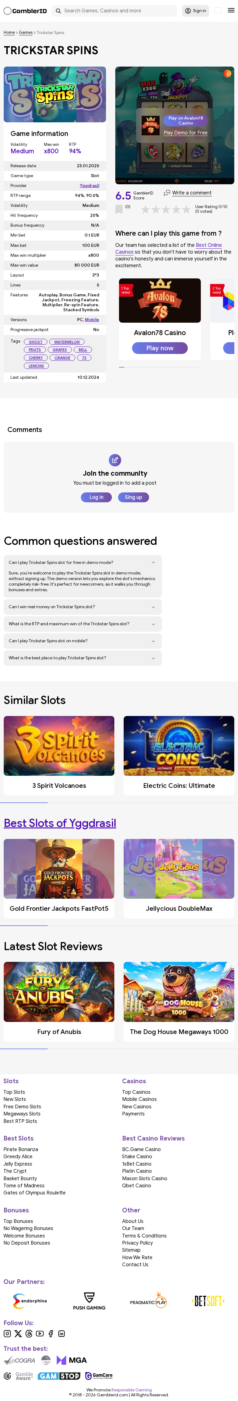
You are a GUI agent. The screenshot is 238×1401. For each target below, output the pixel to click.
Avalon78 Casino (160, 333)
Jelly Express (17, 1164)
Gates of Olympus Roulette (34, 1193)
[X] (18, 1336)
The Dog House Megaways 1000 (179, 1032)
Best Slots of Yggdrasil (60, 823)
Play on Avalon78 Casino (186, 120)
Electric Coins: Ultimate (179, 786)
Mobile (92, 319)
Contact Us (135, 1265)
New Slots (14, 1099)
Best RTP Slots (20, 1121)
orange (62, 357)
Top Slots (14, 1092)
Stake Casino (137, 1157)
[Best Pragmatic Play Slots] (148, 1301)
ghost (35, 341)
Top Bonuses (18, 1221)
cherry (36, 357)
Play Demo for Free (186, 133)
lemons (36, 365)
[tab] (121, 367)
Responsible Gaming (132, 1390)
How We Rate (137, 1258)
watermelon (67, 341)
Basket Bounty (20, 1179)
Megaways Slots (22, 1114)
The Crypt (15, 1171)
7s (84, 357)
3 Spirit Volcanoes (59, 786)
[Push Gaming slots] (89, 1301)
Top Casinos (136, 1092)
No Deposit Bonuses (26, 1243)
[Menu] (231, 11)
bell (83, 349)
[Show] (153, 562)
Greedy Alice (18, 1157)
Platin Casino (137, 1171)
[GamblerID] (25, 11)
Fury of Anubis (59, 1032)
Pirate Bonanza (20, 1149)
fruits (35, 349)
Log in (97, 497)
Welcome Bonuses (24, 1236)
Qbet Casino (136, 1186)
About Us (132, 1221)
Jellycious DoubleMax (179, 909)
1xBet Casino (137, 1164)
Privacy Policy (137, 1243)
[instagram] (7, 1336)
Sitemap (131, 1250)
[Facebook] (51, 1336)
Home (9, 32)
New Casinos (137, 1107)
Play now (160, 348)
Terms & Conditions (144, 1236)
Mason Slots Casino (144, 1179)
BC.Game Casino (141, 1149)
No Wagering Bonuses (28, 1228)
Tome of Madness (24, 1186)
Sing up (133, 497)
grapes (60, 349)
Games (26, 32)
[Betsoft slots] (208, 1301)
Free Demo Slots (22, 1107)
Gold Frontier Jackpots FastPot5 (59, 909)
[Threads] (29, 1336)
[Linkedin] (61, 1336)
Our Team (133, 1228)
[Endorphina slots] (30, 1301)
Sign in (199, 10)
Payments (133, 1114)
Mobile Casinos (139, 1099)
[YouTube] (40, 1336)
